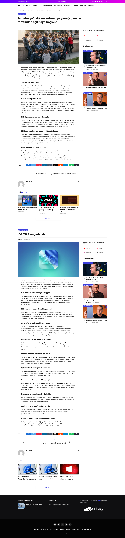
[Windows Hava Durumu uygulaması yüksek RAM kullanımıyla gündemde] (69, 469)
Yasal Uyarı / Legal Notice (40, 529)
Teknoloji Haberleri (47, 5)
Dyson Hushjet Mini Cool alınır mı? (96, 87)
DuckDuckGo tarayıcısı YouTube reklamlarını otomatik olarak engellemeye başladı (69, 209)
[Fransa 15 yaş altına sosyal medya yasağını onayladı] (27, 200)
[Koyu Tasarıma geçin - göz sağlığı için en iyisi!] (106, 1)
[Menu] (19, 5)
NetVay (99, 500)
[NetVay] (93, 508)
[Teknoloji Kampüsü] (30, 5)
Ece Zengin (20, 26)
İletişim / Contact (87, 529)
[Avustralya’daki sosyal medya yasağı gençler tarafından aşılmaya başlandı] (48, 47)
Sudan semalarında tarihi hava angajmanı (34, 505)
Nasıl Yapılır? (91, 5)
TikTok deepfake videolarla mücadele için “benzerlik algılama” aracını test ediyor (47, 209)
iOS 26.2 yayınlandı (41, 173)
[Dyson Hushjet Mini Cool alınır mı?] (95, 79)
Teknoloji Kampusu (21, 10)
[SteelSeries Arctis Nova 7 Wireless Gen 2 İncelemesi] (95, 57)
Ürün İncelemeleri (62, 1)
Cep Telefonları (58, 5)
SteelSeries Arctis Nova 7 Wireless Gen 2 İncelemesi (96, 66)
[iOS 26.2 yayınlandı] (48, 259)
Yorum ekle (48, 218)
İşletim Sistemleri (23, 230)
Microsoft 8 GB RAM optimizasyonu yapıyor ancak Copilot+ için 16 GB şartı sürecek (27, 478)
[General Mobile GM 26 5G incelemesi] (95, 99)
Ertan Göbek (88, 89)
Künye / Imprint (54, 529)
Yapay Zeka (83, 5)
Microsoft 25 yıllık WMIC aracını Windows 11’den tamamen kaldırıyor (48, 478)
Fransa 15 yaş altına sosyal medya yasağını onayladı (27, 208)
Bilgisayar (67, 5)
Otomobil (75, 5)
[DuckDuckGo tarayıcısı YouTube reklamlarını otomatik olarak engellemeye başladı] (69, 200)
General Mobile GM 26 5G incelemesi (96, 108)
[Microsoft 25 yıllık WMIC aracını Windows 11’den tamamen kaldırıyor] (48, 469)
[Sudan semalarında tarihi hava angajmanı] (21, 506)
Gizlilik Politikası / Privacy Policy (70, 529)
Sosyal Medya (30, 10)
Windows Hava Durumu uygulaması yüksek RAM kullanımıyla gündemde (67, 478)
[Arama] (104, 1)
